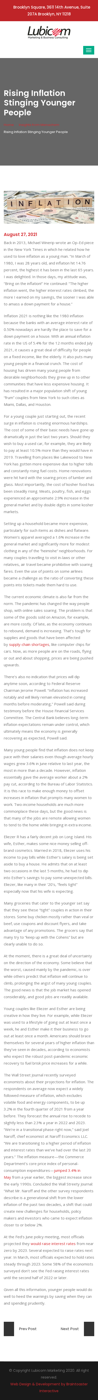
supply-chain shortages (29, 644)
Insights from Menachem (39, 124)
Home (9, 124)
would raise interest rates (53, 1243)
